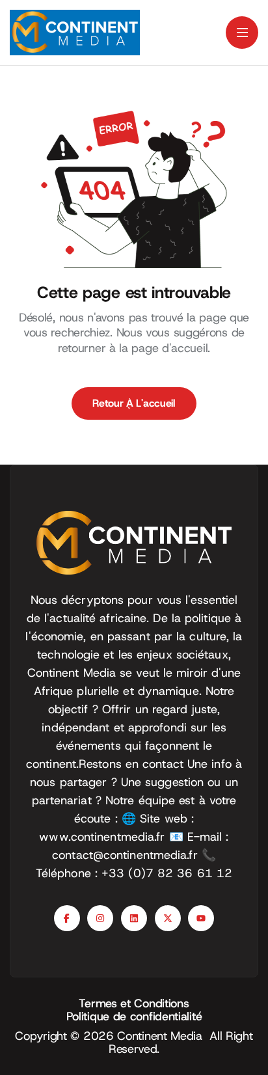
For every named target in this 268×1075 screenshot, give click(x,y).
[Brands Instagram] (100, 918)
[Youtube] (201, 918)
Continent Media (163, 1036)
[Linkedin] (134, 918)
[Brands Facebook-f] (67, 918)
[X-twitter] (168, 918)
